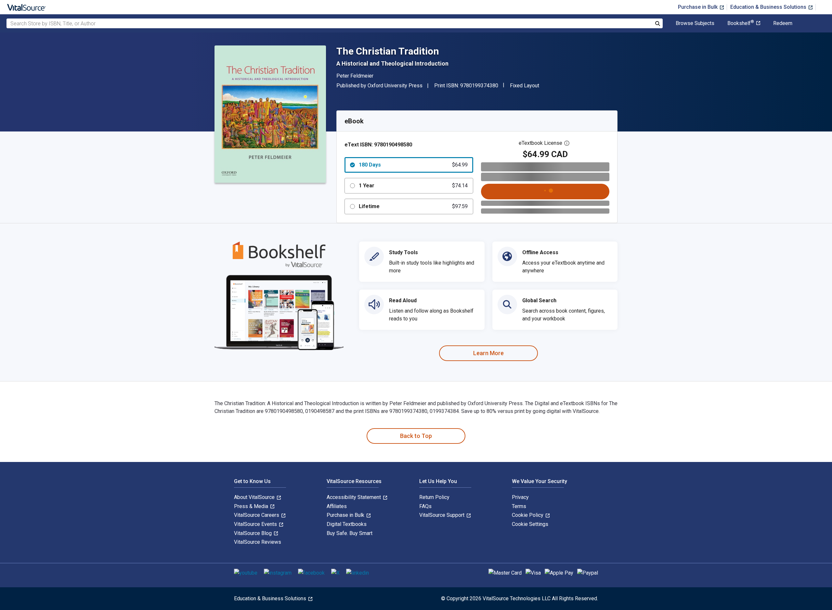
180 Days (413, 165)
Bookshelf (740, 23)
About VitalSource (255, 497)
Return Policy (434, 497)
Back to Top (416, 435)
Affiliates (337, 506)
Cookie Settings (530, 524)
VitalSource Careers (257, 515)
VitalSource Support (442, 515)
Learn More (488, 353)
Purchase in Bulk (698, 7)
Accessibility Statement (354, 497)
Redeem (782, 23)
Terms (519, 506)
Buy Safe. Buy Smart (349, 533)
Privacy (520, 497)
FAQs (425, 506)
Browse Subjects (695, 23)
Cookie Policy (528, 515)
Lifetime (413, 206)
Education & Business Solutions (769, 7)
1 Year (413, 185)
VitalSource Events (256, 524)
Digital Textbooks (347, 524)
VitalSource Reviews (257, 542)
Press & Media (251, 506)
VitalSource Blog (253, 533)
